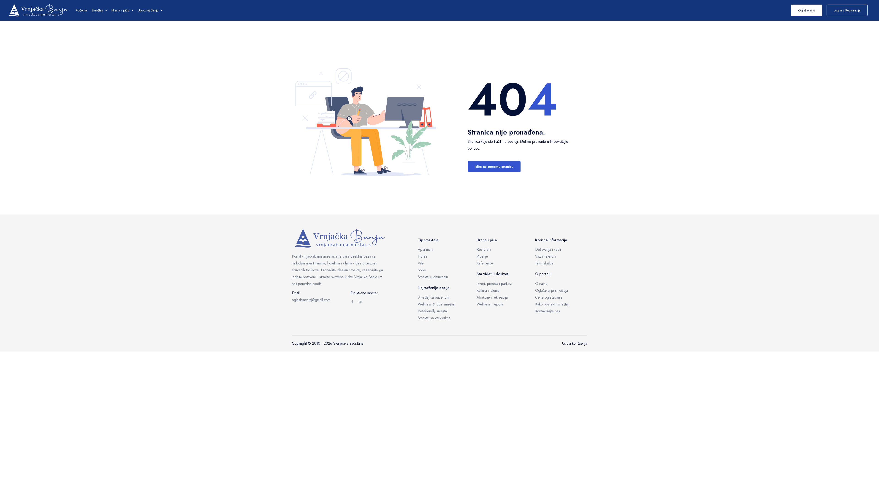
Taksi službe (544, 263)
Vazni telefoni (545, 256)
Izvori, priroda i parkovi (494, 283)
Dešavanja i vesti (548, 249)
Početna (81, 10)
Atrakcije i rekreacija (492, 297)
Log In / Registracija (847, 10)
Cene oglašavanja (548, 297)
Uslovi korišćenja (574, 343)
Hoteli (422, 256)
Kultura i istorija (488, 290)
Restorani (484, 249)
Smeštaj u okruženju (433, 277)
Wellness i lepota (490, 304)
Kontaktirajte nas (547, 311)
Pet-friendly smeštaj (433, 311)
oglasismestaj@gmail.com (311, 299)
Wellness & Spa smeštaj (436, 304)
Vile (421, 263)
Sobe (422, 270)
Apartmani (425, 249)
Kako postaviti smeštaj (551, 304)
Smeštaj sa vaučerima (434, 318)
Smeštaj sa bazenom (433, 297)
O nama (541, 283)
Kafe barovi (485, 263)
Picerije (482, 256)
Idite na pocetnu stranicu (494, 166)
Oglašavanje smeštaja (551, 290)
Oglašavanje (806, 10)
